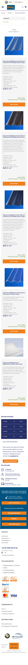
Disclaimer (14, 650)
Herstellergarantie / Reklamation (10, 626)
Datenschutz (16, 652)
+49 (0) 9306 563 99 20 (10, 548)
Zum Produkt (14, 104)
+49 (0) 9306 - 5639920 (15, 496)
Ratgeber (14, 518)
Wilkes (5, 22)
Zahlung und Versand (10, 461)
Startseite (3, 13)
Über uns (4, 609)
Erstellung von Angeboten (8, 613)
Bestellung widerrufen (14, 646)
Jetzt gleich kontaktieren (8, 555)
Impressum (23, 652)
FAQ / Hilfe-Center (14, 524)
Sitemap (9, 650)
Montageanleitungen (14, 513)
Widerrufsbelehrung (7, 652)
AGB (19, 650)
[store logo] (11, 7)
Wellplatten (10, 13)
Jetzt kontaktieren (14, 503)
